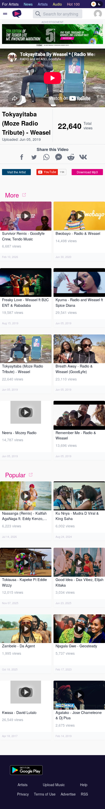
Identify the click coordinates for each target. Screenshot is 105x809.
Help (83, 784)
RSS (84, 794)
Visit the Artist (16, 172)
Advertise (68, 794)
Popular (15, 474)
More (12, 194)
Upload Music (54, 784)
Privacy (23, 794)
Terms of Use (45, 794)
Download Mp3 (87, 172)
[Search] (38, 13)
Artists (23, 784)
